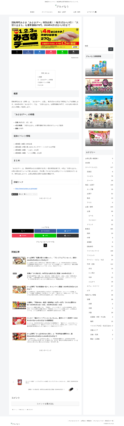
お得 (22, 194)
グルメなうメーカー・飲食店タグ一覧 (103, 420)
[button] (73, 52)
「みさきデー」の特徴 (46, 79)
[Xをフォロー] (45, 245)
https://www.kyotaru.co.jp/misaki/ (26, 188)
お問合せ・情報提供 (86, 420)
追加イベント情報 (44, 82)
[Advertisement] (45, 63)
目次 (42, 73)
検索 (86, 46)
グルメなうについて (73, 420)
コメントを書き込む (45, 404)
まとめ (41, 85)
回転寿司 (15, 194)
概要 (40, 77)
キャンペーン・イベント (31, 194)
